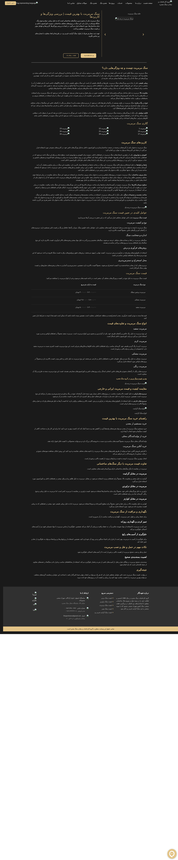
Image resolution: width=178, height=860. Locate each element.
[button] (27, 3)
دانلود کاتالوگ (10, 3)
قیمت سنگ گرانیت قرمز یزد (103, 612)
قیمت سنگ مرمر (136, 379)
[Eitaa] (34, 611)
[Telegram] (34, 599)
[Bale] (34, 605)
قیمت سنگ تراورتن (106, 602)
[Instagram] (34, 594)
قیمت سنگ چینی (107, 609)
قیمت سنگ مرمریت (105, 605)
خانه (139, 14)
